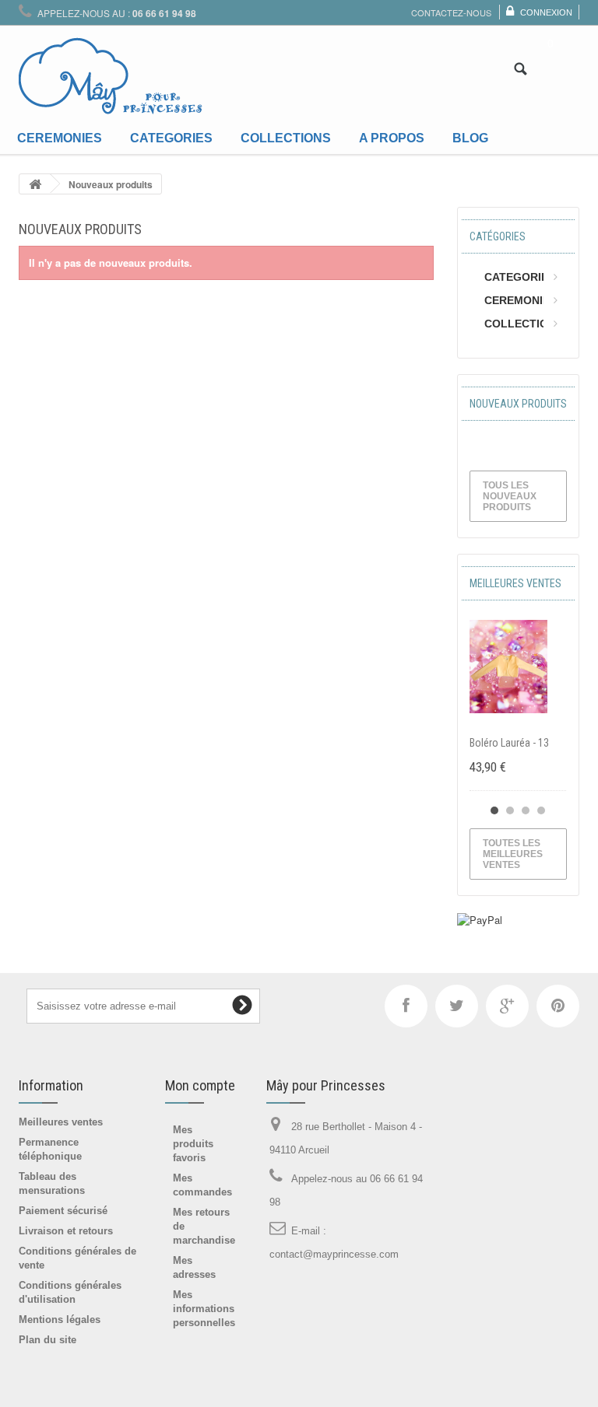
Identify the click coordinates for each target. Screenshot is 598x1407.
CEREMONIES (520, 300)
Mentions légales (59, 1319)
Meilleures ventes (515, 583)
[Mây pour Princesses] (110, 76)
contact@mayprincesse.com (334, 1254)
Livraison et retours (66, 1231)
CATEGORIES (519, 277)
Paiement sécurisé (63, 1210)
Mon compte (200, 1085)
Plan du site (47, 1340)
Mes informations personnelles (204, 1308)
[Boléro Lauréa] (508, 666)
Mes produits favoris (193, 1144)
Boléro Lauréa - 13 (509, 743)
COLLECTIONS (523, 323)
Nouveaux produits (518, 403)
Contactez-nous (451, 12)
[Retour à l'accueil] (35, 184)
